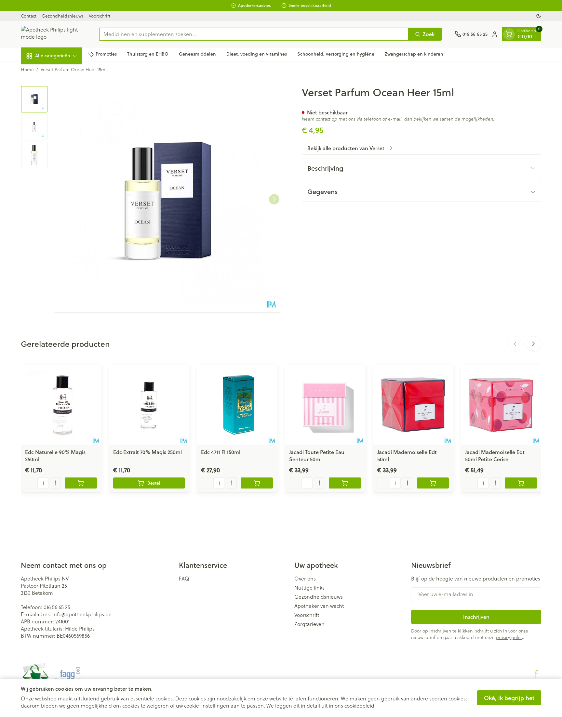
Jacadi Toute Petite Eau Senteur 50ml (316, 455)
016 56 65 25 (57, 607)
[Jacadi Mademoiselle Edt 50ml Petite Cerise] (501, 405)
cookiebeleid (359, 705)
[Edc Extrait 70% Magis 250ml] (149, 405)
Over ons (305, 578)
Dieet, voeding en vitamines (256, 54)
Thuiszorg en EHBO (147, 54)
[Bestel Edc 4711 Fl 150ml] (257, 483)
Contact (28, 15)
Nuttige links (309, 587)
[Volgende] (274, 199)
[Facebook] (536, 674)
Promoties (106, 54)
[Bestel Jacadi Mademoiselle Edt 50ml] (433, 483)
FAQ (184, 578)
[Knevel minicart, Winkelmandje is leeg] (509, 34)
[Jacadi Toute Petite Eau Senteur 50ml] (325, 405)
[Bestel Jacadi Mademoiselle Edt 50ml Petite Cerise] (521, 483)
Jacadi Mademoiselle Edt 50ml (407, 455)
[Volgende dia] (533, 344)
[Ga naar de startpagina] (53, 34)
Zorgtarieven (309, 624)
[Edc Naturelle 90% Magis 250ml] (61, 405)
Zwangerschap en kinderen (414, 54)
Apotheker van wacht (319, 605)
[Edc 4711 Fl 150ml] (237, 405)
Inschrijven (476, 616)
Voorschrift (99, 15)
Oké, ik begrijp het (509, 698)
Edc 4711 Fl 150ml (220, 452)
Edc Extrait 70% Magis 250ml (147, 452)
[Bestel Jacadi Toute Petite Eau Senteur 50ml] (345, 483)
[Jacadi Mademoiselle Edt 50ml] (413, 405)
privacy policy (509, 637)
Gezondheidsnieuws (63, 15)
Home (27, 69)
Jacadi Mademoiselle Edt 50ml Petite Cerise (495, 455)
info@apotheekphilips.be (82, 614)
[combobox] (253, 34)
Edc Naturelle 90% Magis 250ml (55, 455)
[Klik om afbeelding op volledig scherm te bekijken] (167, 199)
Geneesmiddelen (197, 54)
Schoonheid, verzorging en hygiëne (335, 54)
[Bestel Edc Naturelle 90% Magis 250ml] (81, 483)
